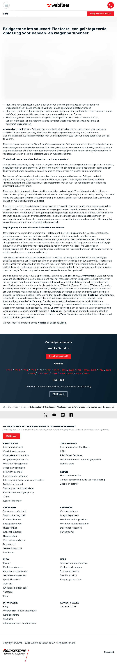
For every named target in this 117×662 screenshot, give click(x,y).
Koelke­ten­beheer (12, 501)
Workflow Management (15, 463)
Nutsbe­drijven (10, 528)
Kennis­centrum (11, 615)
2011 (39, 373)
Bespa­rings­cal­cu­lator (71, 579)
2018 (71, 370)
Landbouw (8, 552)
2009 (54, 373)
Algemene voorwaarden (15, 571)
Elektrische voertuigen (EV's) (18, 492)
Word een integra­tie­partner (74, 523)
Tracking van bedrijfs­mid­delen (18, 488)
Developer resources (71, 528)
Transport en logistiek (14, 515)
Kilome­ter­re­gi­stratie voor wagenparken (23, 480)
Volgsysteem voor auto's (16, 455)
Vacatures (8, 592)
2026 (9, 370)
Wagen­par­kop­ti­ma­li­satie (15, 459)
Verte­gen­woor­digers (14, 540)
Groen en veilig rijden (14, 468)
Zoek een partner (69, 484)
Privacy (7, 563)
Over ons (7, 583)
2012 (32, 373)
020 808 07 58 (68, 606)
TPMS (6, 496)
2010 (46, 373)
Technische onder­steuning (73, 563)
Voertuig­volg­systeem (14, 451)
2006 (79, 373)
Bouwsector (9, 544)
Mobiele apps (67, 463)
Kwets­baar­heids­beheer (15, 588)
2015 (93, 370)
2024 (25, 370)
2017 (78, 370)
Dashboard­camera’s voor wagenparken (80, 459)
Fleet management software (75, 447)
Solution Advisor (68, 575)
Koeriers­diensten (12, 519)
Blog (5, 606)
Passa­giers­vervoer (12, 523)
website (42, 323)
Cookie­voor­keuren (12, 567)
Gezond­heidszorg (12, 532)
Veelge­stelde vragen (71, 567)
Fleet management (13, 447)
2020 (56, 370)
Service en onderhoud (14, 511)
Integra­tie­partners (69, 515)
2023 (33, 370)
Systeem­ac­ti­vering (70, 571)
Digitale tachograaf (13, 484)
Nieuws (24, 407)
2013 (108, 370)
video (63, 323)
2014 (100, 370)
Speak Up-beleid (11, 579)
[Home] (4, 407)
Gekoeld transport (12, 548)
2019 (64, 370)
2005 (87, 373)
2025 (17, 370)
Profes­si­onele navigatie (15, 476)
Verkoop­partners (69, 511)
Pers (16, 407)
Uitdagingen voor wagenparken (19, 623)
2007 (70, 373)
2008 (62, 373)
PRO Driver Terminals (71, 455)
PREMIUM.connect (13, 472)
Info (9, 407)
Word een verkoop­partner (73, 519)
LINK (62, 451)
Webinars (8, 619)
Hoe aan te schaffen (70, 475)
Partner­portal (67, 532)
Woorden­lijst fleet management (19, 610)
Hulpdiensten (10, 536)
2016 (86, 370)
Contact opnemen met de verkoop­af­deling (82, 479)
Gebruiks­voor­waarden (14, 575)
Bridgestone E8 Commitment (79, 276)
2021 (48, 370)
